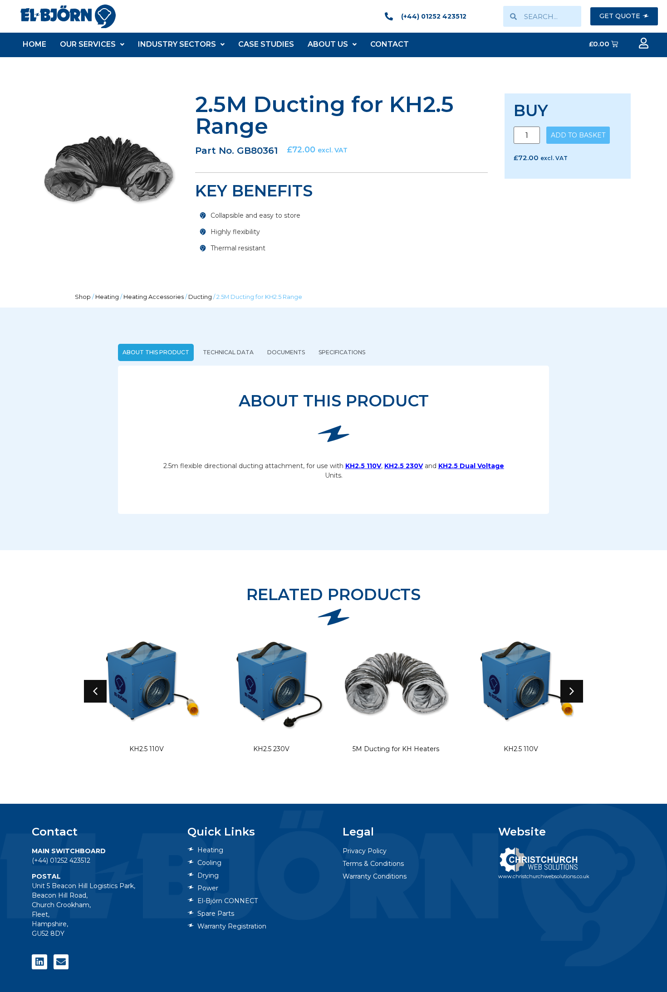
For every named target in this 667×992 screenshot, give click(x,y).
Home (34, 44)
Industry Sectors (177, 44)
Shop (83, 296)
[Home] (68, 16)
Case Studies (266, 44)
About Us (328, 44)
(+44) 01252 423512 (61, 860)
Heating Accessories (153, 296)
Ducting (200, 296)
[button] (571, 691)
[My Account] (643, 43)
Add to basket (578, 135)
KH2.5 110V (363, 466)
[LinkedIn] (39, 962)
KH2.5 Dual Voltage (471, 466)
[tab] (156, 352)
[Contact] (61, 962)
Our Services (88, 44)
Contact (389, 44)
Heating (107, 296)
